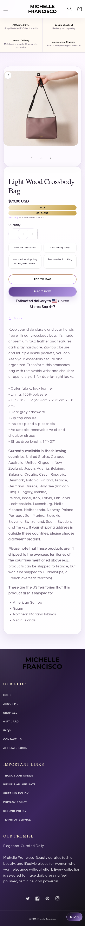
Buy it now (42, 291)
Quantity (14, 224)
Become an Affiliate (19, 784)
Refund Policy (15, 811)
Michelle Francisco (47, 919)
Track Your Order (18, 775)
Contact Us (12, 739)
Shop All (10, 713)
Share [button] (18, 318)
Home (7, 695)
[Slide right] (50, 158)
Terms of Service (17, 819)
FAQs (7, 730)
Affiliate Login (15, 748)
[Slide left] (31, 158)
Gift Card (11, 721)
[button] (6, 9)
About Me (10, 704)
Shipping (13, 218)
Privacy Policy (15, 802)
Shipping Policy (16, 793)
